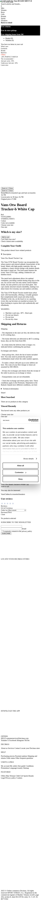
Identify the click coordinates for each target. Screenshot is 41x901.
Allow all (20, 466)
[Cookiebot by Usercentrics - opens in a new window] (28, 420)
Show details (28, 459)
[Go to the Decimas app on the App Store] (20, 704)
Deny (20, 479)
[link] (20, 546)
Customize (19, 472)
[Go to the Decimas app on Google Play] (20, 692)
